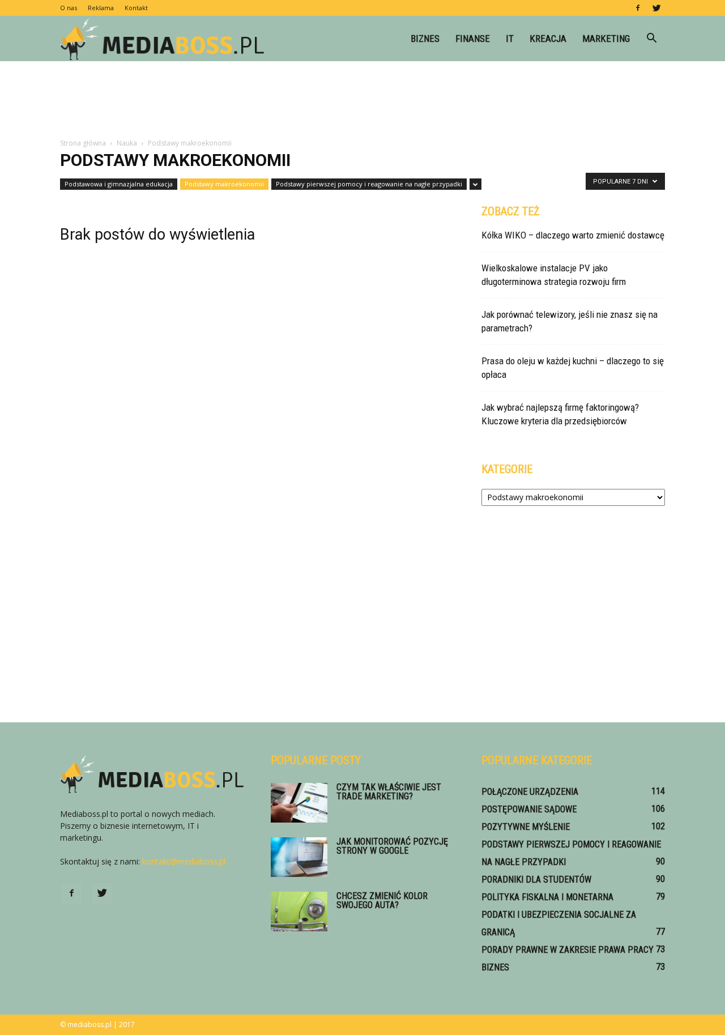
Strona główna (83, 143)
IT (510, 38)
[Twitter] (656, 8)
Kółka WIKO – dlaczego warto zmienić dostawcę (572, 235)
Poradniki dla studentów (536, 879)
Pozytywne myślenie (525, 826)
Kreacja (548, 38)
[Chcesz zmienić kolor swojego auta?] (299, 911)
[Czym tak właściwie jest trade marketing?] (299, 803)
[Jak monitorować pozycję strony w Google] (299, 857)
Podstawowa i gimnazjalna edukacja (119, 184)
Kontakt (136, 7)
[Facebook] (637, 8)
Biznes (425, 38)
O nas (68, 7)
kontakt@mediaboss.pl (183, 861)
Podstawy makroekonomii (224, 184)
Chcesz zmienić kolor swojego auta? (382, 900)
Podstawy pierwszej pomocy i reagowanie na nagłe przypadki (369, 184)
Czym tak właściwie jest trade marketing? (388, 792)
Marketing (606, 38)
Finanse (472, 38)
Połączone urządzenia (529, 791)
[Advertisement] (362, 100)
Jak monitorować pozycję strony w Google (392, 846)
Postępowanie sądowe (529, 809)
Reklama (101, 7)
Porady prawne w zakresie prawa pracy (567, 949)
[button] (651, 38)
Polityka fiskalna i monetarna (547, 897)
